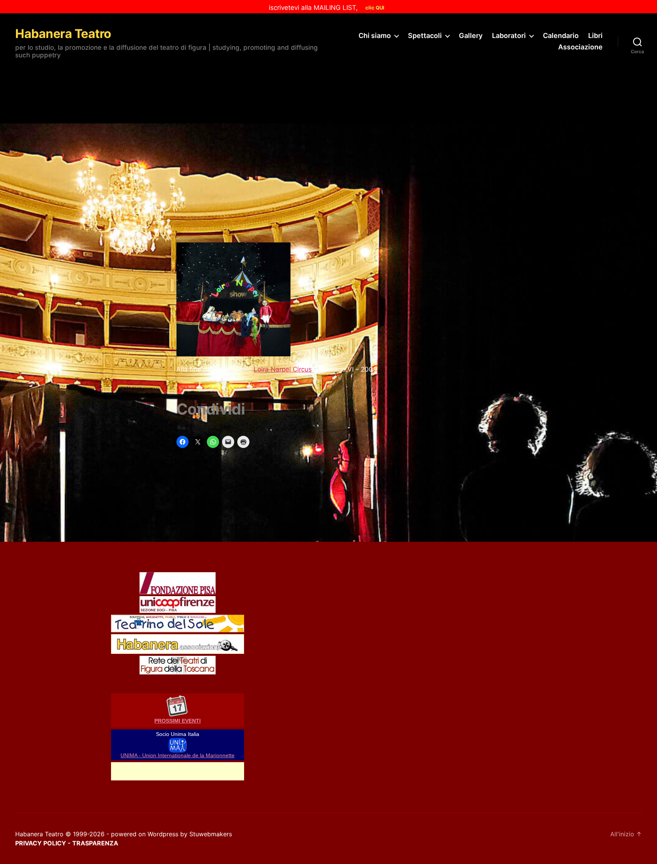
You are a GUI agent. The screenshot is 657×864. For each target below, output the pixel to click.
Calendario (561, 36)
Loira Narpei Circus (283, 369)
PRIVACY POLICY (40, 843)
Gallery (470, 36)
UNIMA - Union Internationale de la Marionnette (178, 755)
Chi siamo (375, 36)
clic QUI (374, 8)
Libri (595, 36)
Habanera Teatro (63, 34)
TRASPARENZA (95, 843)
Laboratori (509, 36)
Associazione (580, 47)
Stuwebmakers (210, 834)
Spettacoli (425, 36)
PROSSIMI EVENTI (177, 721)
